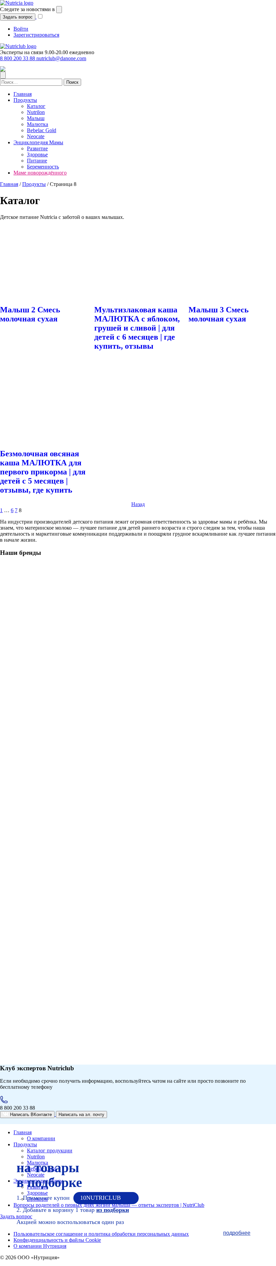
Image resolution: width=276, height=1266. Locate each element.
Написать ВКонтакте (30, 1114)
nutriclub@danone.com (61, 58)
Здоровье (37, 154)
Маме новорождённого (40, 173)
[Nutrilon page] (46, 654)
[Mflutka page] (45, 751)
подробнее (236, 1233)
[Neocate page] (46, 950)
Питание (37, 160)
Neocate (35, 136)
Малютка (37, 124)
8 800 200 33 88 (18, 58)
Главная (22, 94)
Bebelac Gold (41, 130)
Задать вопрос (18, 17)
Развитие (37, 148)
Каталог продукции (49, 1150)
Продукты (25, 100)
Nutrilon (36, 112)
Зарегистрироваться (36, 35)
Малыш (35, 118)
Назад (138, 504)
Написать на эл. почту (81, 1114)
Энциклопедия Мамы (38, 142)
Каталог (36, 106)
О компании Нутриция (39, 1246)
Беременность (43, 166)
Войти (20, 29)
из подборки (112, 1209)
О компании (41, 1138)
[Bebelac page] (46, 850)
